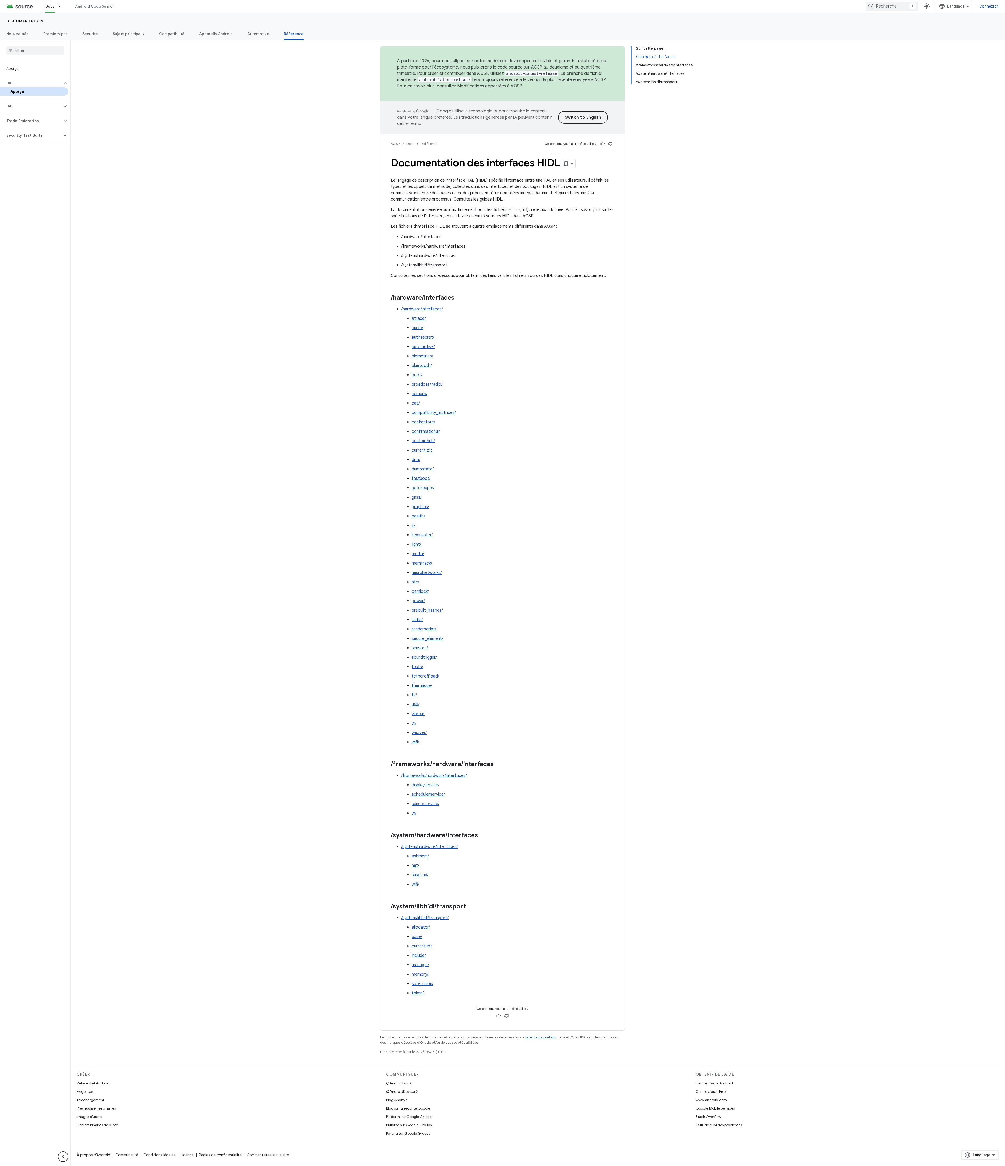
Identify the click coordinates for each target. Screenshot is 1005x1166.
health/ (418, 516)
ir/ (413, 525)
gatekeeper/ (423, 488)
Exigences (85, 1091)
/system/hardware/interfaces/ (429, 846)
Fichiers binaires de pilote (97, 1125)
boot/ (417, 375)
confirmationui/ (426, 431)
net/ (415, 865)
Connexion (989, 6)
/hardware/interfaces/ (422, 309)
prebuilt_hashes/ (427, 610)
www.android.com (711, 1099)
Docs (50, 6)
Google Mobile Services (715, 1108)
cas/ (416, 403)
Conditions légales (159, 1155)
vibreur (418, 713)
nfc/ (415, 582)
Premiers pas (55, 33)
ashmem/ (420, 856)
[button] (31, 83)
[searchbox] (35, 50)
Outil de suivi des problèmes (719, 1125)
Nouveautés (17, 33)
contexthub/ (423, 440)
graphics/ (420, 506)
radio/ (417, 619)
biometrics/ (422, 356)
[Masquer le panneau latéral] (63, 1156)
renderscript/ (424, 629)
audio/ (417, 328)
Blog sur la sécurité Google (408, 1108)
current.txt (422, 450)
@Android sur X (399, 1083)
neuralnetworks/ (427, 572)
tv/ (414, 695)
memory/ (420, 974)
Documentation (25, 21)
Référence (294, 33)
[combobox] (892, 6)
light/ (416, 544)
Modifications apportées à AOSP (489, 86)
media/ (418, 553)
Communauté (126, 1155)
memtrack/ (422, 563)
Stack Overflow (708, 1116)
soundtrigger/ (424, 657)
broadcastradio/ (427, 384)
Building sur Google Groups (409, 1125)
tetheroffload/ (425, 676)
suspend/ (420, 875)
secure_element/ (427, 638)
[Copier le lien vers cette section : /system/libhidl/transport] (471, 907)
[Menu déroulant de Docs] (62, 6)
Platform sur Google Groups (409, 1116)
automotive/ (423, 346)
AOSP (395, 143)
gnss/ (417, 497)
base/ (417, 936)
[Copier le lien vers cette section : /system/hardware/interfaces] (483, 836)
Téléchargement (90, 1099)
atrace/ (419, 318)
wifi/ (415, 742)
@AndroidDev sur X (402, 1091)
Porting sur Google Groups (408, 1133)
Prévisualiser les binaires (96, 1108)
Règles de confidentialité (220, 1155)
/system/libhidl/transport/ (425, 917)
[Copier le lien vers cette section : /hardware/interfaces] (459, 298)
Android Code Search (95, 6)
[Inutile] (610, 144)
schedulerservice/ (428, 794)
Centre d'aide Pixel (711, 1091)
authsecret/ (423, 337)
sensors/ (420, 648)
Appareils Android (216, 33)
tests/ (417, 666)
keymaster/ (422, 535)
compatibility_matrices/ (434, 412)
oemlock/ (420, 591)
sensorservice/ (425, 803)
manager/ (420, 965)
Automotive (258, 33)
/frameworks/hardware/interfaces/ (434, 775)
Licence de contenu (540, 1037)
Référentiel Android (93, 1083)
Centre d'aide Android (714, 1083)
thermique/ (422, 685)
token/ (418, 993)
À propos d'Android (93, 1155)
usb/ (416, 704)
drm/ (416, 459)
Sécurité (90, 33)
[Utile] (602, 144)
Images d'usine (89, 1116)
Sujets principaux (128, 33)
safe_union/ (422, 983)
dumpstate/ (423, 469)
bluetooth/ (422, 365)
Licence (187, 1155)
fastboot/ (421, 478)
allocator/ (421, 927)
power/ (418, 601)
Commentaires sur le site (268, 1155)
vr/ (414, 723)
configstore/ (423, 422)
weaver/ (419, 732)
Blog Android (397, 1099)
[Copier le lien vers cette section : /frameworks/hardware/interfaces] (499, 764)
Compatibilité (172, 33)
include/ (419, 955)
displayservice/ (425, 785)
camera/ (419, 393)
